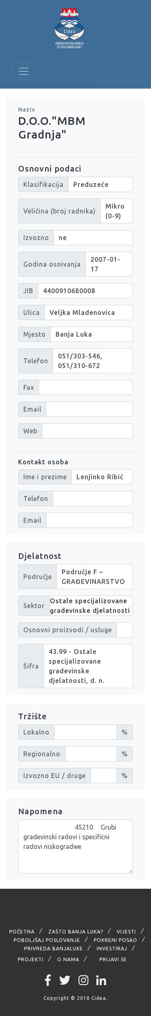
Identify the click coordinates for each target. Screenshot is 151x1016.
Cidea (98, 998)
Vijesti (126, 931)
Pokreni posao (115, 940)
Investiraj (112, 948)
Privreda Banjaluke (53, 948)
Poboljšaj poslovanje (47, 940)
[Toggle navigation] (23, 71)
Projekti (30, 959)
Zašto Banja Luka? (75, 931)
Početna (22, 931)
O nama (68, 959)
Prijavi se (113, 959)
